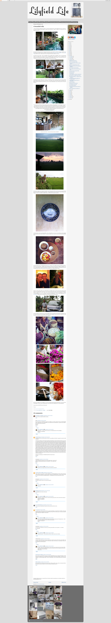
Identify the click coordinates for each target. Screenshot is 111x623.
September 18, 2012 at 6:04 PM (44, 526)
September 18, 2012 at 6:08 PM (49, 532)
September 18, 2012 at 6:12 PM (49, 429)
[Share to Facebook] (51, 410)
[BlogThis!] (49, 410)
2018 (69, 48)
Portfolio (46, 22)
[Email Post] (47, 410)
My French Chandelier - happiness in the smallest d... (75, 77)
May (70, 93)
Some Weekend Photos (72, 85)
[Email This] (48, 410)
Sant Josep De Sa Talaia (39, 554)
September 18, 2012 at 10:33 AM (45, 490)
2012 (69, 55)
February (71, 96)
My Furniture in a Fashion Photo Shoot (75, 75)
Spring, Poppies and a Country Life (74, 88)
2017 (69, 49)
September (71, 59)
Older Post (64, 582)
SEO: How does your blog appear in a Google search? (74, 78)
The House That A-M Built (39, 472)
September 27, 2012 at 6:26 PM (49, 466)
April (70, 94)
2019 (69, 47)
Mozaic (49, 265)
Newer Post (35, 582)
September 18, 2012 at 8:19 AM (44, 459)
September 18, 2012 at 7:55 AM (41, 420)
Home (30, 22)
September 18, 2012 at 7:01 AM (48, 415)
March (71, 95)
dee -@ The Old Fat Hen (39, 504)
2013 (69, 54)
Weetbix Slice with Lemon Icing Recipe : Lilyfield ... (75, 66)
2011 (69, 99)
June (70, 92)
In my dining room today (73, 84)
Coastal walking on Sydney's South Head (75, 74)
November (71, 57)
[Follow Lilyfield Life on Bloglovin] (71, 39)
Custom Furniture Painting (54, 22)
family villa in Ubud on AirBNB (57, 52)
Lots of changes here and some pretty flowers (75, 63)
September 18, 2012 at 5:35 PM (41, 509)
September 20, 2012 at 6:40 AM (45, 538)
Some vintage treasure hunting (73, 67)
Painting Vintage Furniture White (74, 70)
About (34, 22)
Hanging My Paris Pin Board (73, 83)
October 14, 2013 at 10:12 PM (47, 554)
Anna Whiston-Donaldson (39, 415)
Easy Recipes (75, 22)
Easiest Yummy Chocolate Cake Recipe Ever (75, 69)
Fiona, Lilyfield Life (39, 410)
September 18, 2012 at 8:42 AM (48, 472)
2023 (69, 42)
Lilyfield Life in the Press (73, 60)
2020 (69, 46)
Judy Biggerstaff (38, 490)
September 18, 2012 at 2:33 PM (47, 504)
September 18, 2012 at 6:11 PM (49, 484)
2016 (69, 50)
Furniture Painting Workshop (66, 22)
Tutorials (41, 22)
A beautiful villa (71, 73)
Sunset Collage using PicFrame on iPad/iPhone (74, 80)
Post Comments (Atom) (40, 584)
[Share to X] (50, 410)
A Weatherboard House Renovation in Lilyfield (74, 87)
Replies (37, 483)
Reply (36, 426)
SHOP (37, 22)
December (71, 56)
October (71, 58)
